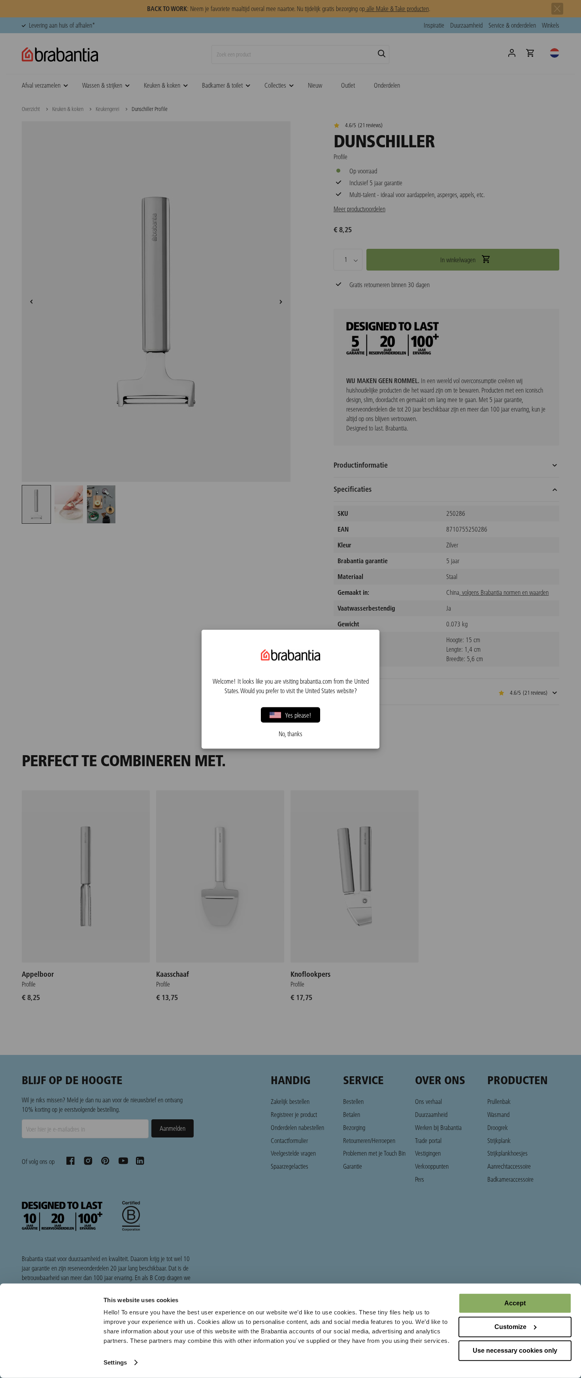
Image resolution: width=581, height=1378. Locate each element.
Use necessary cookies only (515, 1350)
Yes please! (298, 715)
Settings (115, 1362)
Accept (515, 1303)
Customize (510, 1326)
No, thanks (290, 733)
